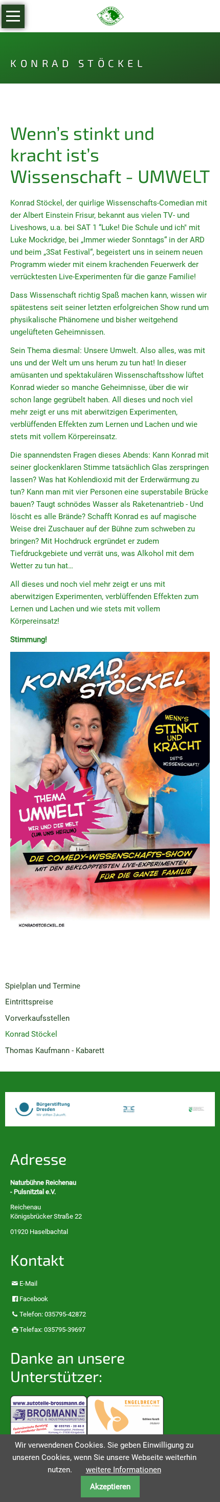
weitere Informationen (123, 1469)
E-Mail (28, 1283)
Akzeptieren (110, 1486)
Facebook (33, 1299)
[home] (110, 15)
